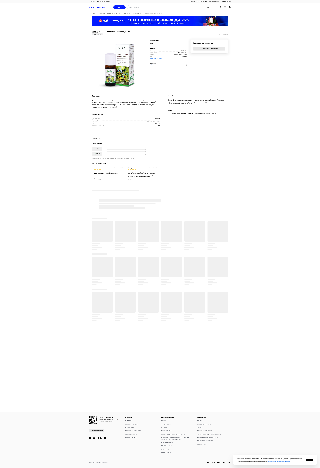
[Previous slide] (221, 217)
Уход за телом (127, 13)
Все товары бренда (115, 194)
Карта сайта (105, 462)
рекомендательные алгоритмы (269, 459)
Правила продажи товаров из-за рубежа (173, 434)
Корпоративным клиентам (205, 440)
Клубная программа (214, 1)
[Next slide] (226, 217)
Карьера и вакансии (131, 437)
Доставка (164, 427)
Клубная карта (129, 427)
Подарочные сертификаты (133, 430)
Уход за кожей (101, 13)
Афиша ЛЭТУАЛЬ (166, 452)
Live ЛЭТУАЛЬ (165, 449)
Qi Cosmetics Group (155, 65)
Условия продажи (166, 430)
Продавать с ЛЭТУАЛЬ (131, 424)
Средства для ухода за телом (114, 13)
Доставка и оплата (202, 1)
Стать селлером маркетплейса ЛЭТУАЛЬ (209, 434)
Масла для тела (137, 13)
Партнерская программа (204, 430)
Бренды (199, 420)
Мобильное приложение (204, 424)
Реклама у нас (201, 444)
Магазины (192, 1)
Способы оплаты (166, 424)
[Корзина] (230, 7)
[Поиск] (208, 7)
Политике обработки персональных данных (279, 461)
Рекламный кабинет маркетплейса (207, 437)
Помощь (163, 420)
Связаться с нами (226, 1)
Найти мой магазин (131, 434)
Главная (94, 13)
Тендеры (199, 427)
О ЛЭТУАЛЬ (128, 420)
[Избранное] (225, 7)
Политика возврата (167, 442)
